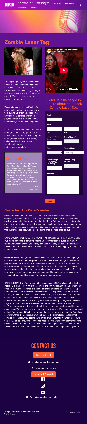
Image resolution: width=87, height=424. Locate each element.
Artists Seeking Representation (44, 396)
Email (50, 115)
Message (50, 173)
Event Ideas (22, 7)
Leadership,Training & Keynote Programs (43, 3)
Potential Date (69, 148)
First (48, 132)
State (49, 148)
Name (50, 124)
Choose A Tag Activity (69, 161)
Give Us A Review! (43, 374)
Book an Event (43, 355)
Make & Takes (69, 3)
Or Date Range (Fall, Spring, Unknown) (52, 162)
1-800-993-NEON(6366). (46, 368)
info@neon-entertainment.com (45, 361)
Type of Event (70, 137)
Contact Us (33, 7)
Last (65, 132)
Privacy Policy (75, 412)
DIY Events (57, 3)
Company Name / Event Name (53, 138)
